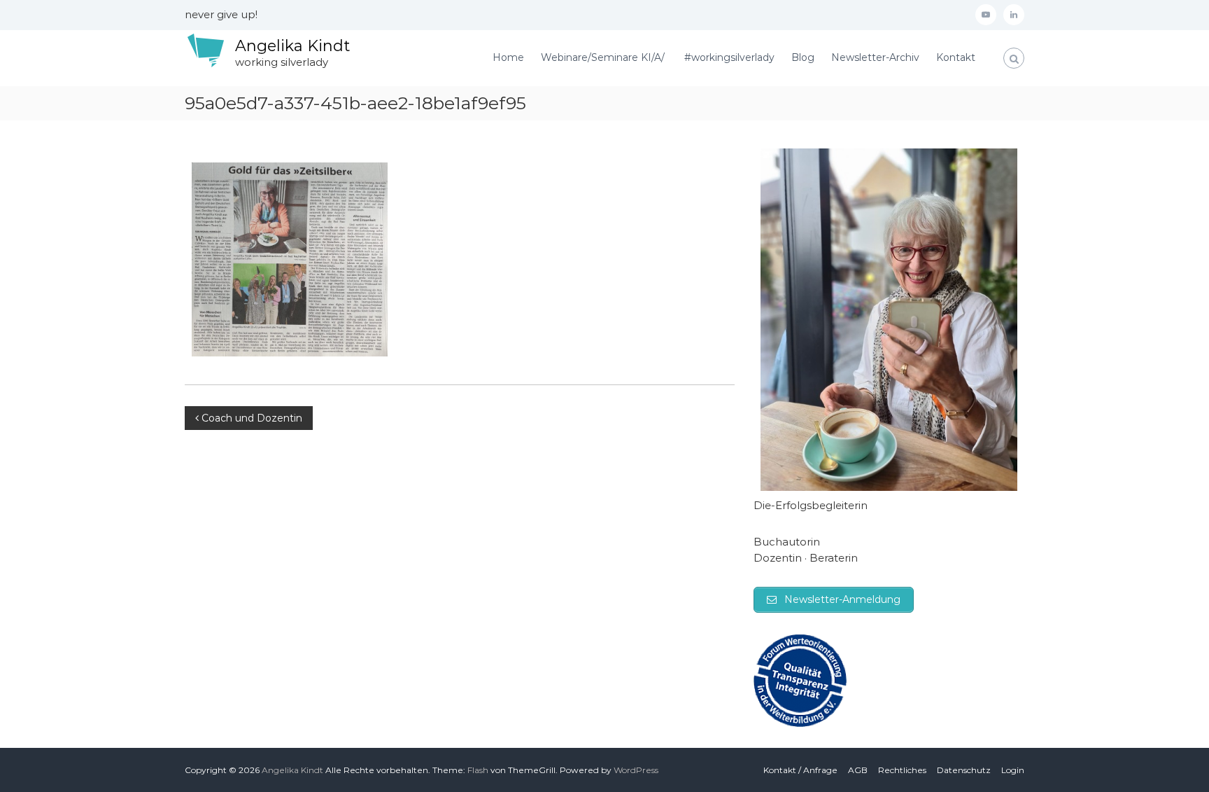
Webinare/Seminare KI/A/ (604, 57)
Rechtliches (902, 770)
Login (1012, 770)
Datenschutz (964, 770)
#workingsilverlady (729, 57)
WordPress (636, 770)
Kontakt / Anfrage (800, 770)
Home (508, 57)
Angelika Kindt (292, 45)
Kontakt (955, 57)
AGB (858, 770)
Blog (802, 57)
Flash (477, 770)
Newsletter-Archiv (875, 57)
